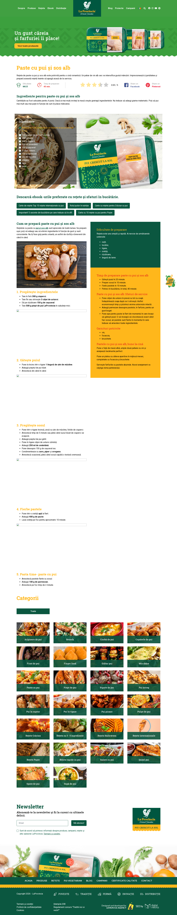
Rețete (41, 8)
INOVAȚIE (128, 893)
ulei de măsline (29, 157)
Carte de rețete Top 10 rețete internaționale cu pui (41, 205)
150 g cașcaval (29, 147)
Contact (146, 881)
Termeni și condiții (25, 904)
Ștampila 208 (59, 904)
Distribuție (61, 8)
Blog (110, 8)
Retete (55, 881)
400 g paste (27, 138)
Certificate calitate (124, 881)
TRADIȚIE (86, 893)
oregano (25, 160)
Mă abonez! (78, 823)
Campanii (102, 881)
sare (24, 163)
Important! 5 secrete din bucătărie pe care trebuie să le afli (45, 212)
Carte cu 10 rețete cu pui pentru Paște (95, 212)
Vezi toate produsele (28, 46)
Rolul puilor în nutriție (79, 205)
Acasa (28, 881)
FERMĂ (107, 893)
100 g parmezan (29, 153)
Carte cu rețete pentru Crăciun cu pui (111, 205)
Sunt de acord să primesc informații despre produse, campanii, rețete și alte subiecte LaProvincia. (52, 832)
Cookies (20, 910)
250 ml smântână (30, 144)
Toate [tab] (33, 611)
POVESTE (63, 893)
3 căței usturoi (28, 150)
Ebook (51, 8)
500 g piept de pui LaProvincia (36, 135)
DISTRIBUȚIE (152, 893)
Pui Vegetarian (73, 881)
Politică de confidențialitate (29, 907)
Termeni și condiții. (52, 834)
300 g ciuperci (28, 141)
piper (24, 166)
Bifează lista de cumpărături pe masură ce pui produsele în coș (47, 129)
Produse (32, 8)
